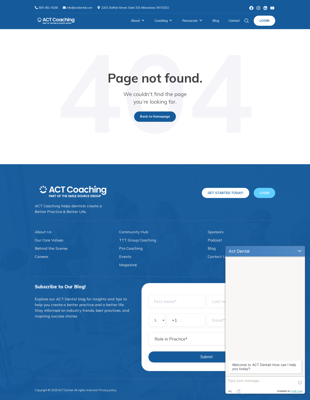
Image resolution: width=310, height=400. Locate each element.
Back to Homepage (155, 116)
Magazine (128, 264)
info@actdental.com (80, 7)
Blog (215, 21)
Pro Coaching (131, 248)
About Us (43, 231)
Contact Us (218, 256)
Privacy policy (107, 390)
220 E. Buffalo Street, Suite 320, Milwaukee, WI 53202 (135, 7)
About (135, 21)
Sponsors (216, 231)
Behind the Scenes (51, 248)
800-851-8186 (49, 7)
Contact (234, 21)
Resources (190, 21)
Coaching (161, 21)
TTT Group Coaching (137, 240)
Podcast (215, 240)
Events (125, 256)
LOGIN (264, 21)
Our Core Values (49, 240)
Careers (41, 256)
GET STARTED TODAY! (225, 193)
